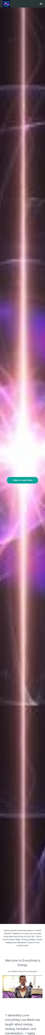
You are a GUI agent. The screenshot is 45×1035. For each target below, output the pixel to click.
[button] (41, 4)
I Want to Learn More (22, 480)
